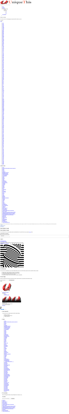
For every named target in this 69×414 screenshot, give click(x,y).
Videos (5, 331)
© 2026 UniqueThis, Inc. (6, 411)
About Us (3, 400)
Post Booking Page (7, 369)
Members (5, 351)
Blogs (5, 322)
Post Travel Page (6, 389)
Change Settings (2, 225)
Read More (2, 226)
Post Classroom (6, 368)
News (5, 324)
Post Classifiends (6, 390)
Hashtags (5, 353)
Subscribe (3, 305)
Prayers (5, 338)
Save (4, 165)
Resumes (5, 344)
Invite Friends (6, 352)
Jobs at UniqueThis (5, 410)
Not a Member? (3, 241)
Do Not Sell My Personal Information (7, 408)
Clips (5, 349)
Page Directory (6, 335)
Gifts (5, 347)
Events (5, 330)
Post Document (6, 385)
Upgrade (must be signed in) (4, 243)
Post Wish (5, 379)
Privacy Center (4, 405)
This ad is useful (6, 294)
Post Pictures (6, 372)
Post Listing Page (6, 374)
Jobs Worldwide (6, 360)
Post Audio (5, 373)
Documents (6, 346)
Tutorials (5, 354)
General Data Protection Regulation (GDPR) (9, 406)
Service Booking (6, 328)
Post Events (6, 370)
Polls (5, 342)
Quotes (5, 340)
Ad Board (5, 325)
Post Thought (6, 377)
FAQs (5, 357)
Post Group (6, 388)
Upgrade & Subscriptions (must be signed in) (10, 321)
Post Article (6, 363)
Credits (5, 356)
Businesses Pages (6, 336)
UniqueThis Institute (7, 327)
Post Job (5, 391)
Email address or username (4, 233)
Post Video (5, 371)
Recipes (5, 341)
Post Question (6, 376)
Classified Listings (7, 359)
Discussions (6, 345)
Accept (1, 224)
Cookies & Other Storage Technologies (8, 404)
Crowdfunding (6, 329)
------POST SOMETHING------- (9, 361)
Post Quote (5, 380)
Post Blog (5, 362)
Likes (5, 343)
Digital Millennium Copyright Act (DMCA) (8, 407)
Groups (5, 358)
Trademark (3, 409)
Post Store (5, 366)
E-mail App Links (11, 280)
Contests (5, 355)
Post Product (6, 365)
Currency (1, 20)
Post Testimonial (6, 382)
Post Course (6, 367)
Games (5, 350)
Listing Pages (6, 334)
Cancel (2, 165)
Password (2, 235)
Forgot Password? (3, 240)
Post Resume (6, 383)
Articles (5, 323)
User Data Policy (4, 403)
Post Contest (6, 387)
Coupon (5, 348)
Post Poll (5, 381)
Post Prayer (6, 378)
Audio (5, 332)
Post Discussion (6, 384)
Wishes (5, 339)
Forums (5, 333)
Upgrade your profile (5, 292)
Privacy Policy (4, 402)
